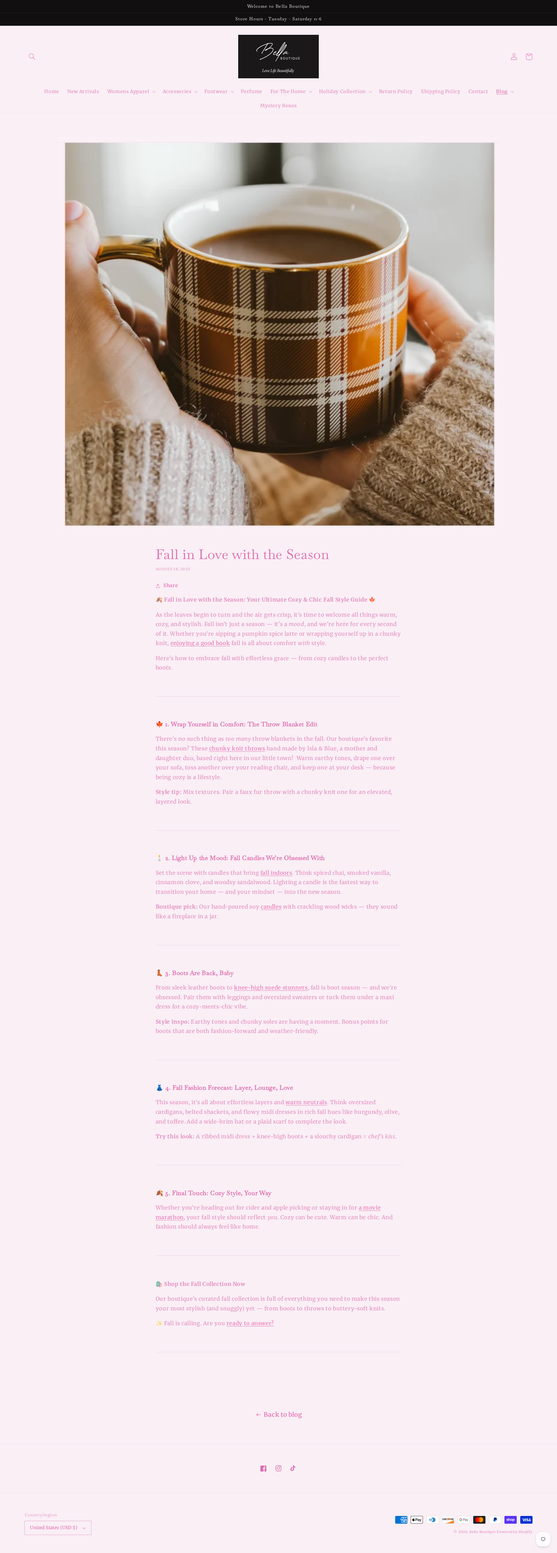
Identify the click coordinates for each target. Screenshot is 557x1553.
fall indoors (276, 872)
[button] (32, 56)
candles (271, 906)
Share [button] (170, 585)
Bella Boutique (482, 1532)
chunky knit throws (237, 748)
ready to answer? (250, 1323)
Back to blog (283, 1414)
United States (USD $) (53, 1527)
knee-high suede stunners (271, 987)
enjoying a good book (200, 643)
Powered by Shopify (514, 1532)
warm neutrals (306, 1102)
